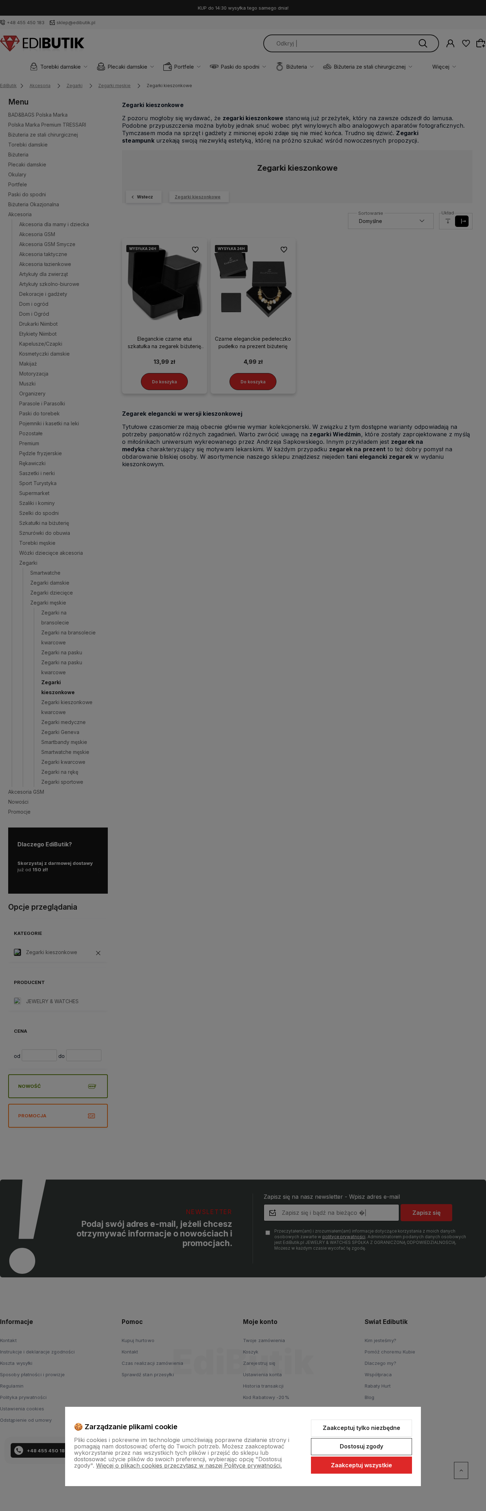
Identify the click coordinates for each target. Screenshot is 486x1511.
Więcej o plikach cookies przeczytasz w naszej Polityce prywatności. (189, 1465)
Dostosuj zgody (361, 1446)
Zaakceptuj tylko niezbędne (361, 1427)
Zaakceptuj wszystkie (361, 1465)
